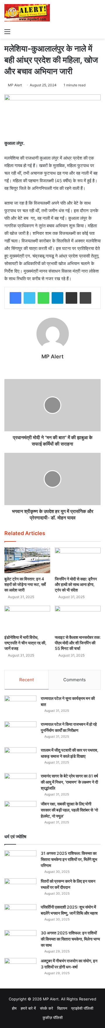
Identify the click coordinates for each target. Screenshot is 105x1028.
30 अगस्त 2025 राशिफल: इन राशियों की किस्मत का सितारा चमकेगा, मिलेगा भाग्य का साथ (70, 938)
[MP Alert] (27, 13)
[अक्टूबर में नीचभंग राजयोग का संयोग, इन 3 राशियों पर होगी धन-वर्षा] (20, 969)
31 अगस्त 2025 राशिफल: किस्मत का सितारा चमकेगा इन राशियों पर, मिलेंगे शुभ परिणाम (69, 859)
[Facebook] (15, 298)
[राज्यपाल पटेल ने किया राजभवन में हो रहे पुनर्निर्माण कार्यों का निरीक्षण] (20, 732)
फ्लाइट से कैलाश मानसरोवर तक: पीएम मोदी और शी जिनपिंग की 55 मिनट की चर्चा (78, 643)
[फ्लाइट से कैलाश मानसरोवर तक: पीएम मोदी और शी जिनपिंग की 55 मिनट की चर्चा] (78, 619)
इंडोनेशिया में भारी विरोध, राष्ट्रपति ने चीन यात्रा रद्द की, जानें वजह (25, 643)
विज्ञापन (62, 1008)
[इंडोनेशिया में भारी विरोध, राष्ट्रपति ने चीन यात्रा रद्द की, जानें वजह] (27, 619)
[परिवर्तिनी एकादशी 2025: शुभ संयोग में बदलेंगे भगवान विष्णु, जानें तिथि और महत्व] (20, 915)
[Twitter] (29, 298)
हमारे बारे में (28, 1008)
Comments (74, 679)
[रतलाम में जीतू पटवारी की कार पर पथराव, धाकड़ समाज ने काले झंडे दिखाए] (20, 758)
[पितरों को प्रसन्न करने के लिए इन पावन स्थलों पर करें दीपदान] (20, 889)
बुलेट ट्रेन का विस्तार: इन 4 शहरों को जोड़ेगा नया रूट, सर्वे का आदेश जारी (25, 584)
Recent (26, 679)
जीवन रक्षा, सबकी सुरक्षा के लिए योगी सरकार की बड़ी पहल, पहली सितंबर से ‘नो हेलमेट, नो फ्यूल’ (69, 809)
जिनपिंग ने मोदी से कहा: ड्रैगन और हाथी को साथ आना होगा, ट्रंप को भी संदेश (76, 584)
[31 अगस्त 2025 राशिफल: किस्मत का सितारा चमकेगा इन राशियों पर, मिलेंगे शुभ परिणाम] (20, 861)
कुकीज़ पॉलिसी (53, 1017)
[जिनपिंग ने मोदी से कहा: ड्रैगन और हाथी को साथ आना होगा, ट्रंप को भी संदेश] (78, 560)
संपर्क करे (46, 1008)
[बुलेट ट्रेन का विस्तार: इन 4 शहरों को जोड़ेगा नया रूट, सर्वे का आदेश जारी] (27, 560)
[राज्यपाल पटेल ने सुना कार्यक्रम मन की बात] (20, 706)
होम (14, 1008)
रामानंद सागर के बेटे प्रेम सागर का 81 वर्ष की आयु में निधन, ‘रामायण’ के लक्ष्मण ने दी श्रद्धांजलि (69, 782)
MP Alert (15, 85)
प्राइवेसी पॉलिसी (82, 1008)
